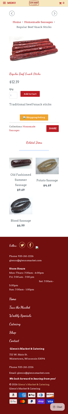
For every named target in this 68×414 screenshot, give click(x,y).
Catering (14, 324)
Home (12, 299)
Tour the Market (19, 307)
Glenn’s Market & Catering (33, 384)
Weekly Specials (20, 316)
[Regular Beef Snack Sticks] (34, 48)
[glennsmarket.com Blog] (37, 247)
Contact (14, 341)
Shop (12, 332)
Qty (11, 89)
